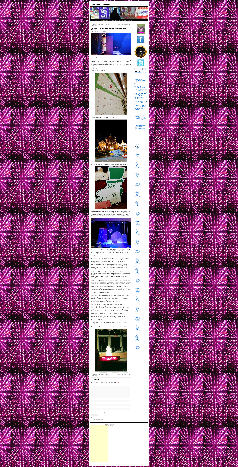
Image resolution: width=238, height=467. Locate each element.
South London (139, 105)
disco (144, 90)
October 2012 (137, 332)
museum (145, 93)
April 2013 (137, 326)
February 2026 (137, 154)
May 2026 (137, 150)
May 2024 (137, 177)
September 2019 (137, 240)
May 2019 (137, 244)
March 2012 (137, 340)
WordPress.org (137, 144)
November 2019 (137, 237)
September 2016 (137, 280)
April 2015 (137, 299)
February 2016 (137, 288)
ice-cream (141, 93)
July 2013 (136, 322)
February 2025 (137, 167)
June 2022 (137, 203)
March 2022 (137, 206)
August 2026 (137, 147)
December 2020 (137, 223)
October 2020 (137, 225)
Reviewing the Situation (103, 372)
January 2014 (137, 316)
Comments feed (137, 143)
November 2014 (137, 304)
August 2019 (137, 241)
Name (92, 399)
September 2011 (137, 347)
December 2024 (137, 169)
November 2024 (137, 170)
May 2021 (137, 217)
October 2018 (137, 252)
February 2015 (137, 301)
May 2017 (137, 271)
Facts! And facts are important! (140, 117)
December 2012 (137, 330)
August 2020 (137, 227)
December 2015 (137, 290)
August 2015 (137, 294)
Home (92, 20)
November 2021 (137, 211)
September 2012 (137, 333)
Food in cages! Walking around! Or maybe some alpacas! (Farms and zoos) (140, 119)
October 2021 (137, 212)
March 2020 (137, 233)
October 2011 (137, 346)
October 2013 (137, 319)
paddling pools (141, 98)
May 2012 (137, 338)
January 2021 (137, 222)
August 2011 (137, 348)
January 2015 (137, 302)
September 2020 (137, 226)
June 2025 (137, 163)
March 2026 (137, 153)
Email (92, 403)
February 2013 (137, 328)
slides (141, 102)
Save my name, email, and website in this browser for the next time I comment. (104, 412)
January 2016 (137, 289)
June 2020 (137, 230)
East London (138, 92)
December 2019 (137, 236)
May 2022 (137, 204)
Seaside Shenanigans (138, 79)
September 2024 (137, 173)
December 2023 (137, 183)
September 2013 (137, 320)
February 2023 (137, 194)
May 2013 (137, 325)
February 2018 (137, 261)
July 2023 (136, 188)
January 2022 (137, 208)
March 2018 (137, 260)
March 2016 (137, 287)
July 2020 (136, 229)
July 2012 (136, 336)
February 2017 (137, 274)
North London (114, 372)
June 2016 (137, 283)
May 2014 (137, 311)
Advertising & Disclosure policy (127, 20)
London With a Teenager (100, 4)
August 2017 (137, 268)
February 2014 (137, 314)
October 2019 (137, 239)
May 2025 (137, 164)
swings (138, 107)
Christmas (144, 89)
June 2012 (137, 337)
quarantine (137, 101)
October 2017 (137, 265)
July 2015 (136, 296)
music (140, 94)
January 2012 (137, 342)
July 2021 (136, 215)
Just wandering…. (138, 121)
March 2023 (137, 193)
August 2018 (137, 254)
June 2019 (137, 243)
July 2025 (136, 162)
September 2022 (137, 200)
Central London (140, 87)
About (96, 20)
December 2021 (137, 210)
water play (138, 108)
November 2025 (137, 157)
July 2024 (136, 175)
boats (142, 85)
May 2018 (137, 258)
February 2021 (137, 221)
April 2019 (137, 245)
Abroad (135, 85)
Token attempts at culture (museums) (140, 125)
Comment (93, 384)
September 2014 (137, 307)
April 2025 (137, 165)
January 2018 (137, 262)
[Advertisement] (99, 443)
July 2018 (136, 255)
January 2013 (137, 329)
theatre (118, 372)
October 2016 (137, 279)
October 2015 (137, 292)
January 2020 (137, 235)
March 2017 (137, 273)
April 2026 (137, 152)
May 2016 (137, 284)
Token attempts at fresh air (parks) (140, 128)
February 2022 (137, 207)
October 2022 (137, 198)
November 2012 (137, 331)
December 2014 (137, 303)
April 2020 (137, 232)
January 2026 (137, 155)
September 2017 (137, 266)
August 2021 (137, 214)
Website (92, 407)
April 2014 (137, 312)
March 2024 (137, 179)
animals (138, 85)
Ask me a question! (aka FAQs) (114, 20)
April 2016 (137, 285)
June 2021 (137, 216)
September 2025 (137, 159)
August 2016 (137, 281)
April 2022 (137, 205)
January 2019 (137, 249)
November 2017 (137, 264)
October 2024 (137, 172)
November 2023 (137, 184)
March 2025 (137, 166)
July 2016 (136, 282)
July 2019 (136, 242)
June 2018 (137, 256)
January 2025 (137, 168)
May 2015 (137, 298)
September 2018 (137, 253)
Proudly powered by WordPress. (140, 464)
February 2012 (137, 341)
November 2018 (137, 251)
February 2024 (137, 181)
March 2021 (137, 220)
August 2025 (137, 160)
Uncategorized (137, 129)
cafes (135, 86)
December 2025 (137, 156)
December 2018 (137, 250)
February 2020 (137, 234)
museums (136, 94)
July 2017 (136, 269)
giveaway (137, 93)
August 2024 (137, 174)
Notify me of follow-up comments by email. (99, 417)
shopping (138, 102)
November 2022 (137, 197)
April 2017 (137, 272)
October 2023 (137, 185)
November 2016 (137, 278)
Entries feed (137, 141)
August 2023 (137, 187)
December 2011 (137, 344)
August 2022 (137, 201)
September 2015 (137, 293)
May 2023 (137, 191)
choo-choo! (139, 89)
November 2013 (137, 318)
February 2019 (137, 248)
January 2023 (137, 195)
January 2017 (137, 275)
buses (144, 85)
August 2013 (137, 321)
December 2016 (137, 277)
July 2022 (136, 202)
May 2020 (137, 231)
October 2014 (137, 306)
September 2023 (137, 186)
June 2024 (137, 176)
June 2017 (137, 270)
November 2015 (137, 291)
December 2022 (137, 196)
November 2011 (137, 345)
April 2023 (137, 192)
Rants (136, 122)
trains (135, 108)
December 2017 (137, 263)
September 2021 (137, 213)
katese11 (104, 31)
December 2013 (137, 317)
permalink (126, 372)
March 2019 (137, 246)
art (141, 85)
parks (136, 100)
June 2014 (137, 310)
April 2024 (137, 178)
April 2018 (137, 259)
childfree (135, 89)
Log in (136, 140)
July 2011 (136, 349)
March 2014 (137, 313)
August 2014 (137, 308)
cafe (145, 85)
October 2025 (137, 158)
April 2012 (137, 339)
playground (141, 100)
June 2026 (137, 149)
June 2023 (137, 189)
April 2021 (137, 218)
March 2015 (137, 300)
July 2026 (136, 148)
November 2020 (137, 224)
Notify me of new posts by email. (97, 419)
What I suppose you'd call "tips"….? (140, 130)
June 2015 (137, 297)
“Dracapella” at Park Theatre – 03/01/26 (124, 24)
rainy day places (141, 101)
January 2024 (137, 182)
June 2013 (137, 323)
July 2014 (136, 309)
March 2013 (137, 327)
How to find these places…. (103, 20)
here (96, 323)
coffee (139, 90)
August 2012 (137, 335)
